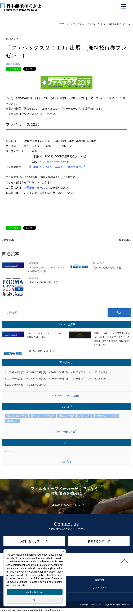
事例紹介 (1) (12, 421)
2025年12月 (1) (37, 378)
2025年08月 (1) (103, 378)
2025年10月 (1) (59, 378)
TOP (62, 24)
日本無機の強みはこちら (65, 505)
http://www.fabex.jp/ (58, 161)
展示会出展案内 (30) (16, 416)
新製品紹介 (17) (66, 416)
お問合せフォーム (34, 187)
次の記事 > (125, 240)
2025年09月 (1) (81, 378)
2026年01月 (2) (15, 378)
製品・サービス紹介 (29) (42, 416)
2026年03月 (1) (81, 372)
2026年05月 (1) (37, 372)
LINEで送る (13, 69)
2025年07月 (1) (15, 384)
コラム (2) (11, 451)
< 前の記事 (8, 240)
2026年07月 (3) (15, 372)
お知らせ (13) (85, 416)
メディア (71, 24)
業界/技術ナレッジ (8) (107, 416)
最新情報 (100, 579)
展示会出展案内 (13, 64)
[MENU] (123, 6)
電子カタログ (99, 588)
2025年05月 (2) (37, 384)
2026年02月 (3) (103, 372)
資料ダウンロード (99, 541)
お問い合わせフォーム (34, 541)
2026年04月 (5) (59, 372)
